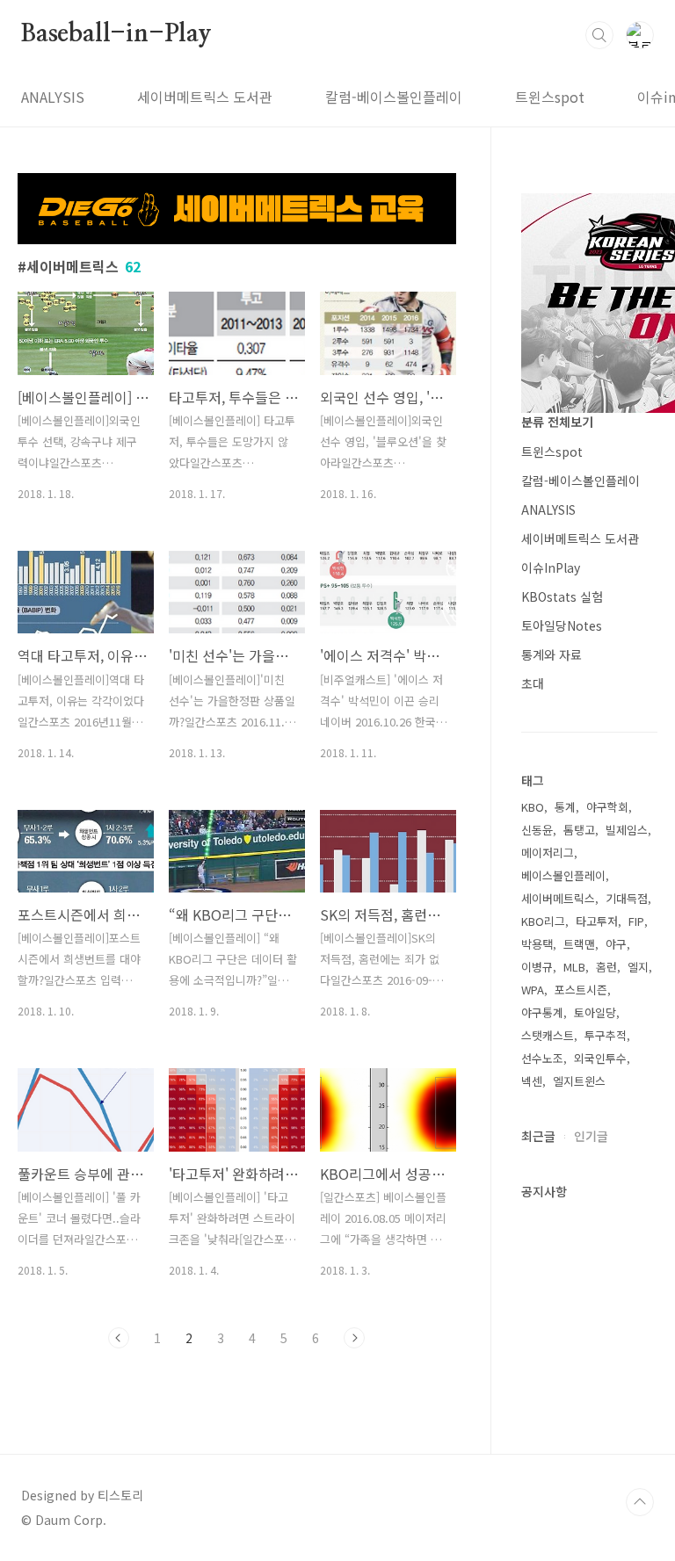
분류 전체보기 (557, 421)
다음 (354, 1337)
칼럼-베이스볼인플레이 (393, 96)
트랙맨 (579, 944)
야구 (616, 944)
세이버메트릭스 (558, 898)
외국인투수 (600, 1058)
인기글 (591, 1136)
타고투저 (597, 921)
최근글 (538, 1136)
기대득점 (627, 898)
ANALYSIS (52, 96)
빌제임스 (627, 829)
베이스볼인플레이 (563, 875)
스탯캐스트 (547, 1035)
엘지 (638, 966)
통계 (565, 807)
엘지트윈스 (579, 1081)
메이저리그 (547, 852)
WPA (532, 989)
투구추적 (605, 1035)
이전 (118, 1337)
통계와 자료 (551, 654)
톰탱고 (579, 829)
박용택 (537, 944)
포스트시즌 (581, 989)
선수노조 (542, 1058)
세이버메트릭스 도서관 (204, 96)
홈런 (606, 966)
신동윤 (537, 829)
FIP (636, 921)
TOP (640, 1502)
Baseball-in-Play (116, 34)
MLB (574, 966)
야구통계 (542, 1012)
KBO (532, 807)
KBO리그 (543, 921)
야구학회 (607, 807)
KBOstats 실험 (562, 596)
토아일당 (595, 1012)
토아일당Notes (561, 625)
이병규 (537, 966)
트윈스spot (549, 96)
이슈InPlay (550, 567)
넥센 (531, 1081)
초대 (532, 683)
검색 (599, 35)
